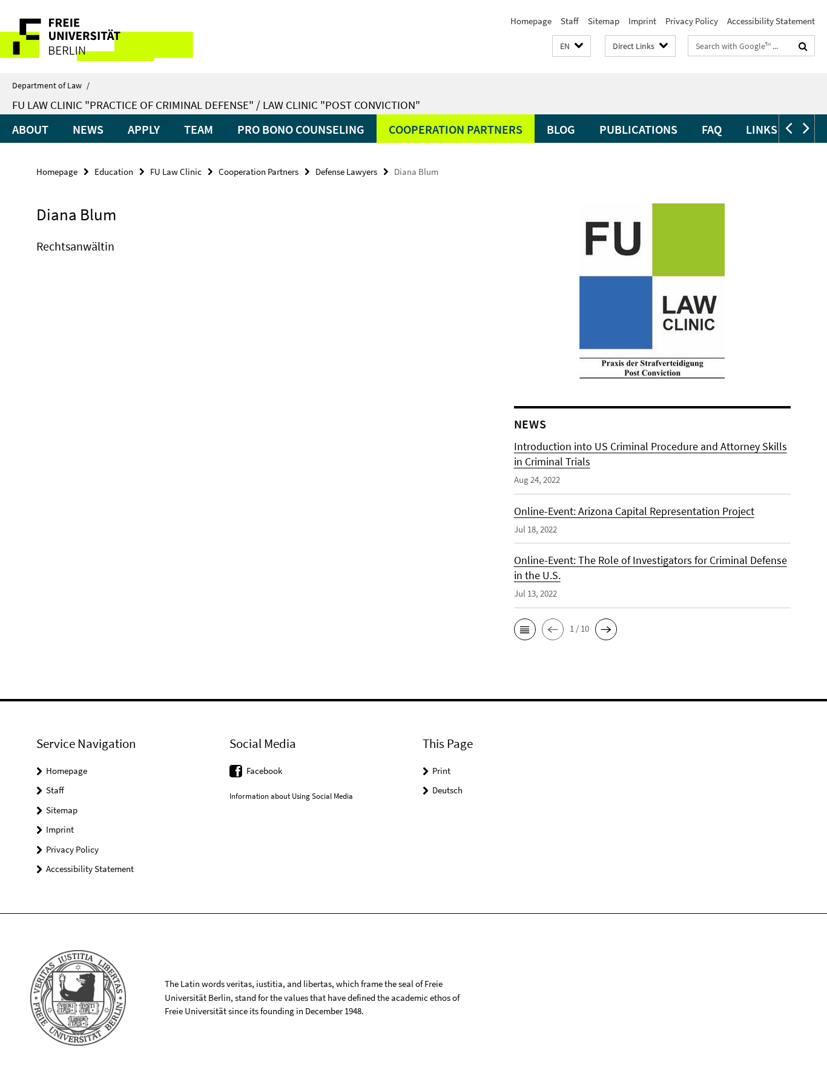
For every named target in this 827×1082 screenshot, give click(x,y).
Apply (144, 129)
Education (113, 171)
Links (761, 129)
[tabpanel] (252, 258)
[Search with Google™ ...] (803, 46)
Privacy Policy (691, 21)
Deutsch (447, 790)
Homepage (531, 21)
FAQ (712, 129)
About (30, 129)
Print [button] (441, 770)
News (88, 129)
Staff (570, 21)
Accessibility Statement (771, 21)
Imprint (642, 21)
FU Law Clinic (176, 171)
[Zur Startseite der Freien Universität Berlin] (101, 36)
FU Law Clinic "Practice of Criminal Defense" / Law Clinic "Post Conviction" (216, 104)
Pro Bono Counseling (300, 129)
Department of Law (51, 85)
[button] (571, 46)
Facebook (264, 770)
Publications (638, 129)
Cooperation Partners (455, 129)
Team (198, 129)
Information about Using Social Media (291, 796)
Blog (561, 129)
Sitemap (603, 21)
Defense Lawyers (346, 171)
